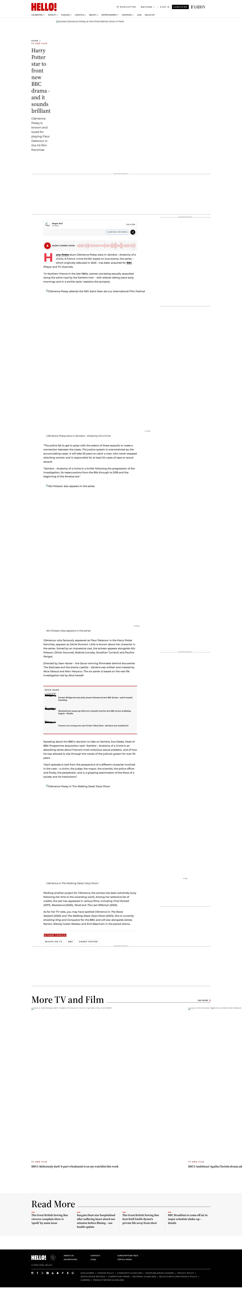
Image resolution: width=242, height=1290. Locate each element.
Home (35, 41)
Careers (85, 1280)
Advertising (70, 1259)
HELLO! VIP (150, 15)
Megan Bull (57, 223)
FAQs (93, 1259)
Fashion (65, 15)
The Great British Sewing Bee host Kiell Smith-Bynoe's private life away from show (140, 1219)
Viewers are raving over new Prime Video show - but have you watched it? (93, 725)
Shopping (127, 15)
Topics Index (124, 1259)
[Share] (132, 232)
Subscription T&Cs (127, 1255)
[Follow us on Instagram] (32, 1273)
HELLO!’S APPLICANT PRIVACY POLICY (178, 1276)
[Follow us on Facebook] (37, 1273)
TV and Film (39, 43)
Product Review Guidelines (108, 1280)
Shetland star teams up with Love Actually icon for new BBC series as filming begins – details (94, 712)
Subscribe (180, 7)
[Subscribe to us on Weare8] (68, 1273)
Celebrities (37, 15)
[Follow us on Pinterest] (63, 1273)
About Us (69, 1255)
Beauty (92, 15)
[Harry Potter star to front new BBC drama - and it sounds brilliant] (198, 7)
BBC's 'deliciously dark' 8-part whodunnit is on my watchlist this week (74, 1166)
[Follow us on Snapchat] (58, 1273)
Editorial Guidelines (144, 1276)
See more (203, 1000)
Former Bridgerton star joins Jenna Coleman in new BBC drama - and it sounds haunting (95, 698)
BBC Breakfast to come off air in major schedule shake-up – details (188, 1219)
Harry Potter (88, 942)
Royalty (52, 15)
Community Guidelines (129, 1273)
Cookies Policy (105, 1273)
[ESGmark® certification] (51, 1257)
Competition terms (118, 1276)
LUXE (139, 15)
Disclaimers (87, 1273)
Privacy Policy (185, 1273)
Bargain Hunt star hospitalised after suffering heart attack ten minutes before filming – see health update (96, 1221)
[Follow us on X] (42, 1273)
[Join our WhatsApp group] (73, 1273)
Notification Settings (93, 1276)
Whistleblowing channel (160, 1273)
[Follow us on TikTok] (47, 1273)
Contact (95, 1255)
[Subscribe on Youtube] (53, 1273)
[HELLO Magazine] (44, 7)
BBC (129, 262)
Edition (146, 7)
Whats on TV (53, 942)
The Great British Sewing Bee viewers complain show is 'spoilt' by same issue (49, 1219)
